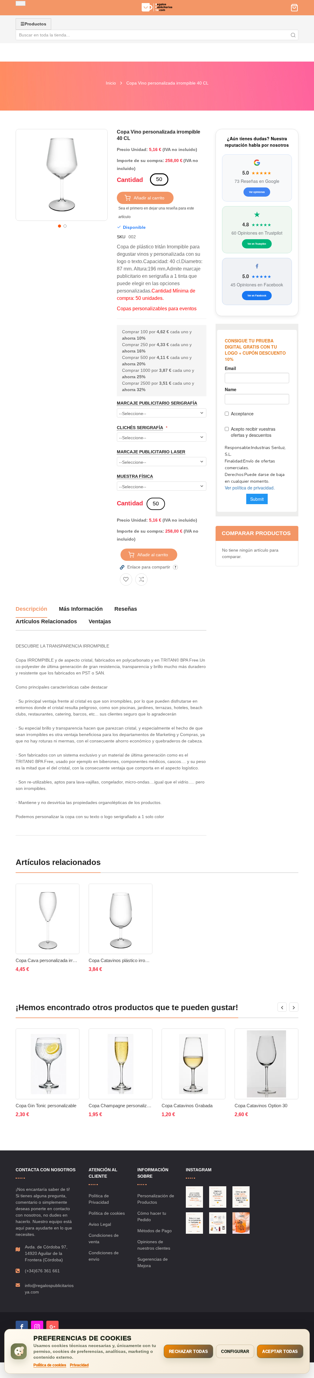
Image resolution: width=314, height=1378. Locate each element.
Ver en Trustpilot (256, 243)
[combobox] (157, 35)
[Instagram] (37, 1327)
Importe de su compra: (140, 160)
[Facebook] (22, 1327)
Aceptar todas (280, 1351)
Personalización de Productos (155, 1199)
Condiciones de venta (104, 1238)
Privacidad (79, 1365)
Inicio (111, 83)
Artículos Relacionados (46, 621)
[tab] (31, 611)
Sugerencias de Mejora (152, 1262)
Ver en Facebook (256, 295)
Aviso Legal (100, 1224)
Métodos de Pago (154, 1230)
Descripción (31, 609)
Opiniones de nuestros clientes (153, 1245)
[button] (59, 225)
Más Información (81, 609)
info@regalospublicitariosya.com (49, 1288)
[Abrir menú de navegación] (20, 3)
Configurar (235, 1351)
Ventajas (100, 621)
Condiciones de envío (104, 1256)
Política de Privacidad (99, 1199)
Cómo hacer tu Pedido (151, 1216)
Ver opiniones (257, 192)
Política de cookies (107, 1213)
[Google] (52, 1327)
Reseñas (125, 609)
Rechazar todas (188, 1351)
